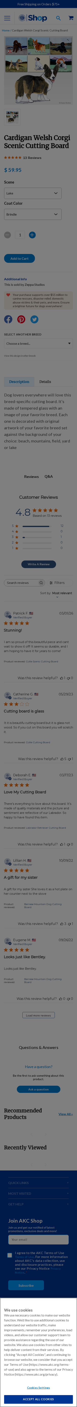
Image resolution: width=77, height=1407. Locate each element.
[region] (38, 1352)
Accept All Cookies (38, 1399)
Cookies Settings (38, 1387)
